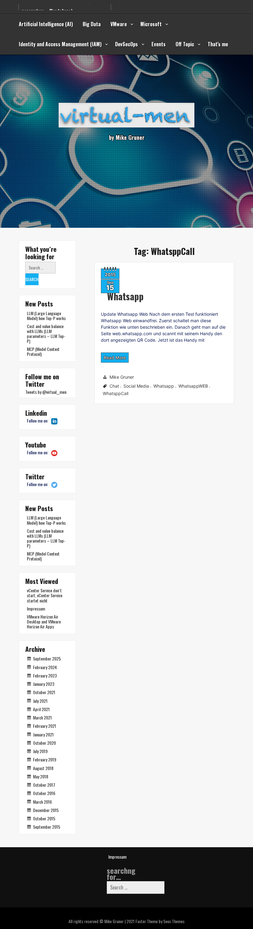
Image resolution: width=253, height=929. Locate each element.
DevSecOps (126, 44)
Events (158, 44)
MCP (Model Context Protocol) (43, 351)
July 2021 (40, 701)
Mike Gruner (122, 377)
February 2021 (44, 726)
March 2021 (42, 717)
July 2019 (40, 751)
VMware (118, 24)
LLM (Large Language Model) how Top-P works (46, 315)
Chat (114, 386)
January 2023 (43, 684)
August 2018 (43, 768)
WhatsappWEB (193, 386)
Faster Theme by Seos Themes (160, 921)
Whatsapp (125, 296)
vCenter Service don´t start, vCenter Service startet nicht (44, 595)
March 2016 (42, 801)
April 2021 (41, 709)
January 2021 (43, 734)
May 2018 (40, 776)
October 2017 (44, 784)
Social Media (136, 386)
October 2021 (44, 692)
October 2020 (44, 742)
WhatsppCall (115, 393)
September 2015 (46, 826)
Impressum (36, 608)
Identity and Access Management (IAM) (60, 44)
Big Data (92, 24)
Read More (115, 357)
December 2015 (46, 810)
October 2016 (44, 793)
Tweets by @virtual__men (45, 392)
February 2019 (44, 759)
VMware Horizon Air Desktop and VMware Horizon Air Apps (44, 621)
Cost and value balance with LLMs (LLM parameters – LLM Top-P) (46, 333)
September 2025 (47, 658)
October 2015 (44, 818)
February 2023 (45, 675)
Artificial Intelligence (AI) (46, 24)
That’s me (218, 44)
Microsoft (151, 24)
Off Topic (185, 44)
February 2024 (45, 667)
